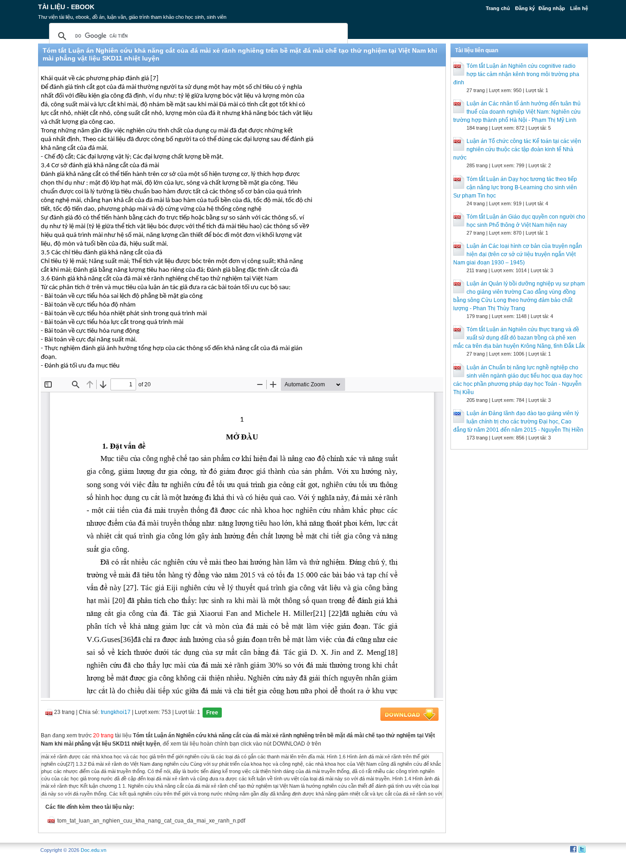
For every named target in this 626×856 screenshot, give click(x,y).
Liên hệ (579, 8)
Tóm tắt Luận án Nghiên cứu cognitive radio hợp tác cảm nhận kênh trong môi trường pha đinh (516, 74)
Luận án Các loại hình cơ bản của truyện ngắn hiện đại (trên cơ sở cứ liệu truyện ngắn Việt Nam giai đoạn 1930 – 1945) (517, 254)
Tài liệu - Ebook (66, 7)
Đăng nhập (551, 8)
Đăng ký (525, 8)
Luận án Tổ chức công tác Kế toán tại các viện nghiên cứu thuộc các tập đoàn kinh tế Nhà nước (517, 149)
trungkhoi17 (116, 712)
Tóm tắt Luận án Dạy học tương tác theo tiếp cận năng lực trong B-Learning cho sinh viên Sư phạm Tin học (515, 187)
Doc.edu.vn (93, 850)
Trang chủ (498, 8)
